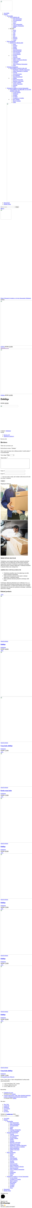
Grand (14, 40)
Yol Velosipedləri (17, 20)
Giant (14, 31)
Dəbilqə (3, 346)
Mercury (15, 37)
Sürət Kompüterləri (17, 76)
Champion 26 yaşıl (8, 1092)
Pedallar (15, 48)
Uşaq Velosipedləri (14, 1131)
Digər (14, 65)
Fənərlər (15, 72)
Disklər (15, 47)
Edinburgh (6, 1107)
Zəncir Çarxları (17, 58)
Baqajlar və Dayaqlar (18, 81)
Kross (14, 30)
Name (3, 470)
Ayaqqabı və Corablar (18, 98)
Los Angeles (7, 1108)
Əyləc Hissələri (17, 54)
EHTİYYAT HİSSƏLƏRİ (16, 42)
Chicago (6, 1110)
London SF (6, 1105)
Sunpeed (15, 38)
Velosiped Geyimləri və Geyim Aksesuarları (17, 88)
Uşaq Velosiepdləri (17, 24)
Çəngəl (11, 1171)
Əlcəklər (15, 95)
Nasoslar (15, 85)
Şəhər (14, 23)
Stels (14, 34)
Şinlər (14, 44)
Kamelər (15, 45)
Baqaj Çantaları (17, 101)
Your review (4, 458)
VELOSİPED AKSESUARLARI (18, 68)
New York (6, 1104)
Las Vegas (6, 1111)
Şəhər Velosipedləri (14, 1124)
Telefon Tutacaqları (18, 84)
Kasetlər (15, 55)
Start (14, 35)
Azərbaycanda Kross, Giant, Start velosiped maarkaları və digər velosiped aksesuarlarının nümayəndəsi (17, 1096)
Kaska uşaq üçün (6, 790)
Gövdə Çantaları (17, 82)
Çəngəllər (15, 62)
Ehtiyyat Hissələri (11, 41)
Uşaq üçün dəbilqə (6, 746)
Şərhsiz (14, 1094)
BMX (14, 27)
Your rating (4, 455)
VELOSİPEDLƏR (14, 17)
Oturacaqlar (16, 61)
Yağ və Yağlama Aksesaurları (17, 1169)
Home (2, 298)
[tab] (17, 435)
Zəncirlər (15, 57)
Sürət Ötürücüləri (17, 50)
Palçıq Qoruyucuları (18, 79)
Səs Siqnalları (16, 75)
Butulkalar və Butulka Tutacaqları (21, 69)
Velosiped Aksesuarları (12, 67)
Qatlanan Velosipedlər (18, 26)
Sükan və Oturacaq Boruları (20, 59)
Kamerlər (12, 1156)
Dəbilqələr (15, 93)
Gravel (14, 21)
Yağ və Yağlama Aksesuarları (20, 64)
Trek (14, 33)
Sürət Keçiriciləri (17, 51)
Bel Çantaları (16, 99)
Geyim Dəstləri (17, 92)
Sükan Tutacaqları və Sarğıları (20, 71)
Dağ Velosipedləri (17, 18)
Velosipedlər (10, 16)
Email (2, 473)
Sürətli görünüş (4, 641)
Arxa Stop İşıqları (17, 74)
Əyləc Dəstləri (16, 52)
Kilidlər (15, 78)
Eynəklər (15, 96)
